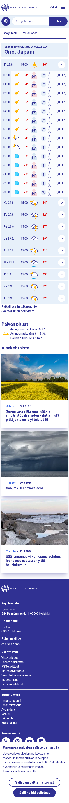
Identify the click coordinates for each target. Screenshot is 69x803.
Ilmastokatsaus (11, 705)
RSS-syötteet (10, 666)
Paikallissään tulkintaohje (19, 306)
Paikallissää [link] (29, 33)
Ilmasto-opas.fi (11, 700)
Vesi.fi (5, 714)
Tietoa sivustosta (12, 671)
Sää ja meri (10, 33)
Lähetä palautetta (12, 662)
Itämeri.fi (7, 718)
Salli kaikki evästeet (34, 793)
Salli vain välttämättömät (34, 782)
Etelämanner (9, 723)
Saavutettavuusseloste (16, 675)
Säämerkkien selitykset (17, 311)
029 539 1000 (10, 644)
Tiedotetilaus (9, 679)
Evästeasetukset (12, 684)
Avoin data (8, 709)
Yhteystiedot (9, 657)
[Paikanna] (5, 21)
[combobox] (33, 21)
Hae (58, 21)
